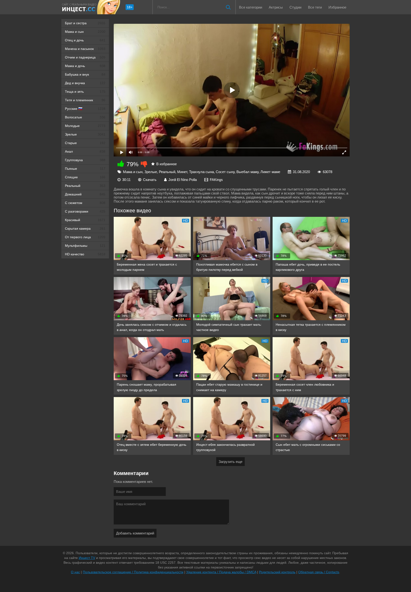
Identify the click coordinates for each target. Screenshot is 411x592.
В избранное (166, 164)
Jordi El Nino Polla (182, 180)
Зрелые (85, 134)
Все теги (315, 7)
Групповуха (85, 160)
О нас (75, 572)
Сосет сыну (225, 172)
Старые (85, 143)
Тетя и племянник (85, 100)
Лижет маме (270, 172)
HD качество (85, 254)
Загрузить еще (230, 462)
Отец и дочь (85, 40)
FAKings (216, 180)
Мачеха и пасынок (85, 49)
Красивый (85, 220)
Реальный (85, 186)
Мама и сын (85, 32)
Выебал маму (247, 172)
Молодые (85, 126)
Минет (182, 172)
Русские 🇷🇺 (85, 109)
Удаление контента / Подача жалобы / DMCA (221, 572)
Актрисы (276, 7)
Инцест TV (87, 558)
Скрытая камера (85, 228)
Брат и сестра (85, 23)
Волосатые (85, 117)
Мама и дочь (85, 66)
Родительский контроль (277, 572)
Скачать (150, 180)
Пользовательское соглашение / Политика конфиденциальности (133, 572)
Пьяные (85, 168)
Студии (295, 7)
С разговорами (85, 211)
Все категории (250, 7)
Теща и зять (85, 91)
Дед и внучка (85, 83)
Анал (85, 151)
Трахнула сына (201, 172)
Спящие (85, 177)
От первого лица (85, 237)
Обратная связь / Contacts (318, 572)
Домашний (85, 194)
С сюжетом (85, 203)
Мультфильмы (85, 245)
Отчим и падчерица (85, 57)
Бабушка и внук (85, 74)
